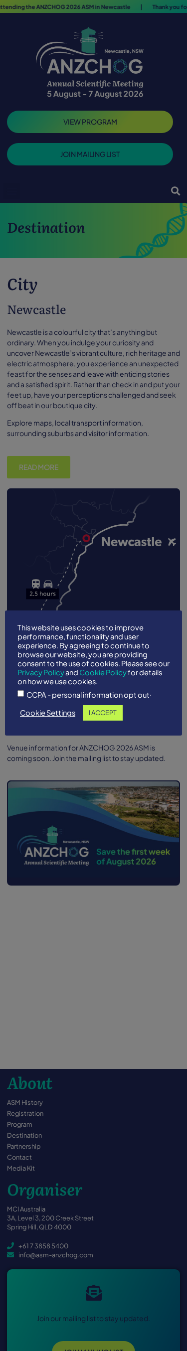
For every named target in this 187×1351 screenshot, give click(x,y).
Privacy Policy (40, 672)
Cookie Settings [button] (47, 712)
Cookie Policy (103, 672)
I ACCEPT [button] (103, 713)
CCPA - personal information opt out (88, 695)
